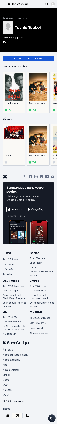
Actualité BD (9, 333)
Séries (34, 253)
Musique (36, 312)
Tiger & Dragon (11, 103)
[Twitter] (25, 177)
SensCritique (8, 18)
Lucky (33, 267)
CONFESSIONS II (39, 323)
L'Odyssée (8, 269)
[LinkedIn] (47, 177)
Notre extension (11, 359)
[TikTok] (41, 177)
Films (7, 253)
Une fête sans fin (12, 321)
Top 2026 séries (38, 258)
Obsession (8, 264)
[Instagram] (36, 177)
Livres (34, 281)
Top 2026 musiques (40, 318)
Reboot (7, 155)
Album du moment (39, 333)
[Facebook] (30, 177)
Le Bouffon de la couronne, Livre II (39, 297)
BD (5, 312)
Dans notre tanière (37, 103)
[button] (53, 4)
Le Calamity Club (38, 290)
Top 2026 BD (10, 317)
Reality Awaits (37, 328)
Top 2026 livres (38, 286)
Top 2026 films (10, 259)
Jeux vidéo (11, 281)
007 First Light (10, 290)
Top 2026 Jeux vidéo (14, 286)
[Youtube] (52, 177)
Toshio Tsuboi (21, 18)
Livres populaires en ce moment (42, 304)
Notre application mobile (15, 354)
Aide (5, 364)
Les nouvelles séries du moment (42, 273)
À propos (8, 349)
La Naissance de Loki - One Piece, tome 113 (15, 328)
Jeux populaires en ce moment (14, 304)
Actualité (7, 274)
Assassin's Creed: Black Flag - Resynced (14, 297)
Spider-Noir (36, 262)
